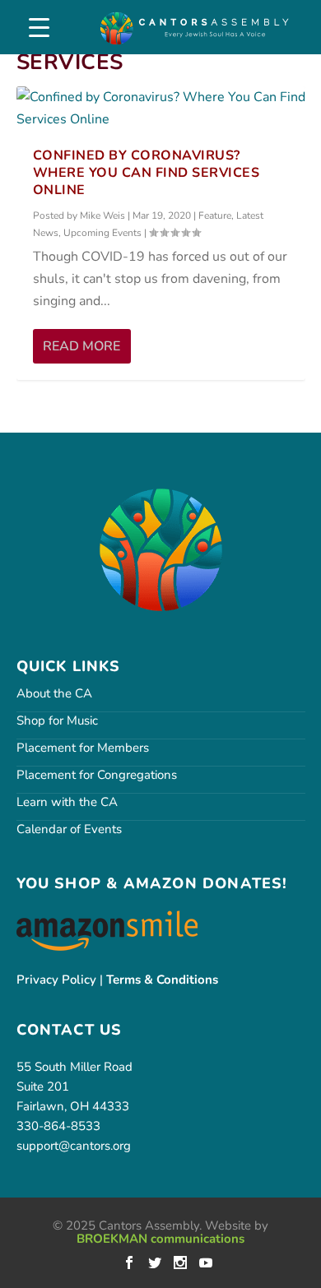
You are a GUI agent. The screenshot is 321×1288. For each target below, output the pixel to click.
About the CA (54, 693)
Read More (81, 346)
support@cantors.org (73, 1145)
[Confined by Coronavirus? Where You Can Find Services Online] (160, 108)
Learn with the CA (67, 802)
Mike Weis (102, 215)
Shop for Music (57, 720)
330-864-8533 (58, 1126)
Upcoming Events (102, 232)
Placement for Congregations (96, 775)
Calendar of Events (69, 829)
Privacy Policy (56, 979)
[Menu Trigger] (39, 27)
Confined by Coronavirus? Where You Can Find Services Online (146, 172)
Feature (214, 215)
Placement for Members (82, 747)
